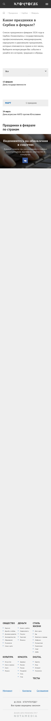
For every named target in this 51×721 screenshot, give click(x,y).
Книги (6, 668)
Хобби (36, 652)
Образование (9, 640)
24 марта (6, 111)
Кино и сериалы (9, 665)
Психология (8, 643)
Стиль (21, 674)
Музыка (7, 671)
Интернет (37, 668)
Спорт (36, 649)
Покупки (22, 634)
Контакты (26, 690)
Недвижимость (24, 631)
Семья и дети (9, 646)
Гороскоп (7, 628)
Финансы (22, 640)
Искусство (8, 662)
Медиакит (7, 690)
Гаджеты (37, 662)
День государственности (14, 84)
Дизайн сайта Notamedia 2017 (25, 713)
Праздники (13, 13)
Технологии (38, 671)
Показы (22, 668)
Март (8, 102)
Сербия (24, 13)
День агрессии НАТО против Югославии (22, 114)
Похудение (23, 671)
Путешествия (39, 643)
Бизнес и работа (25, 628)
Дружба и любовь (10, 631)
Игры (36, 665)
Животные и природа (41, 637)
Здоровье (22, 662)
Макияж (22, 665)
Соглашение (42, 690)
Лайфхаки (38, 640)
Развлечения (38, 646)
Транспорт (23, 637)
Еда (36, 634)
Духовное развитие (10, 634)
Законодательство (10, 637)
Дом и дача (38, 631)
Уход (21, 677)
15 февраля (8, 82)
